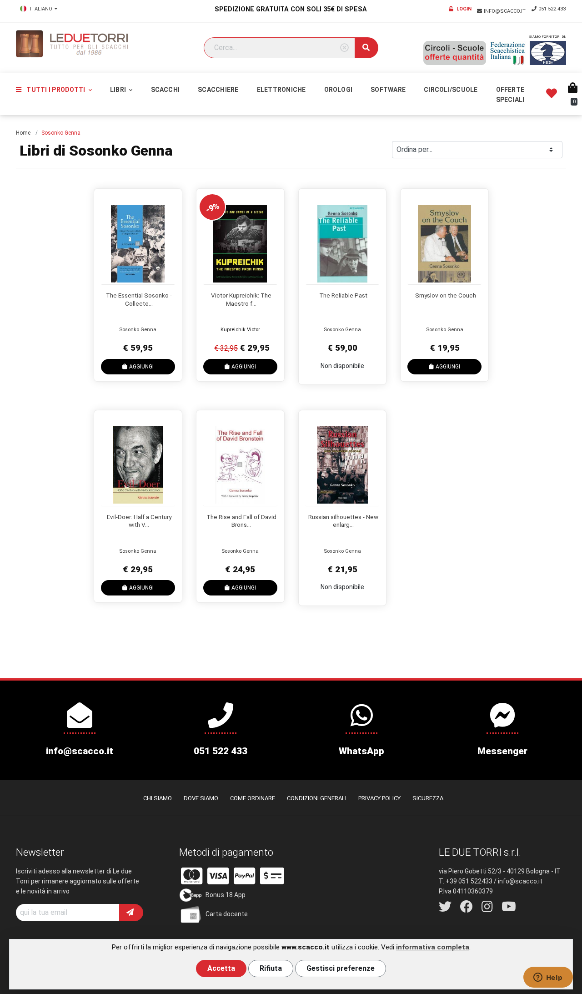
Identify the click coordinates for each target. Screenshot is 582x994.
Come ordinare (252, 798)
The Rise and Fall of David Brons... (241, 521)
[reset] (344, 48)
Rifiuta (271, 968)
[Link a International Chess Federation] (548, 53)
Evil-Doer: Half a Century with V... (139, 521)
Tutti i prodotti (55, 89)
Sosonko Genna (137, 330)
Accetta (221, 968)
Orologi (338, 89)
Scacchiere (218, 89)
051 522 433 (552, 9)
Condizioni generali (316, 798)
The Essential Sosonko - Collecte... (139, 299)
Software (388, 89)
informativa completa (432, 947)
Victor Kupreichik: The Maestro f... (241, 299)
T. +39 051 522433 (465, 881)
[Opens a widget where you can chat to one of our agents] (548, 978)
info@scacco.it (505, 11)
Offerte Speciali (510, 94)
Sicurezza (427, 798)
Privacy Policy (379, 798)
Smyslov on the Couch (445, 295)
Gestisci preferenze (340, 968)
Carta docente (227, 914)
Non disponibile (342, 365)
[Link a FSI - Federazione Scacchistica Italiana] (508, 53)
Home (23, 133)
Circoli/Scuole (450, 89)
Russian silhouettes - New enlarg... (343, 521)
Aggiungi (141, 366)
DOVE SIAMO (201, 798)
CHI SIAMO (157, 798)
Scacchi (165, 89)
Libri (118, 89)
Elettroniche (281, 89)
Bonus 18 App (226, 894)
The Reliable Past (343, 295)
